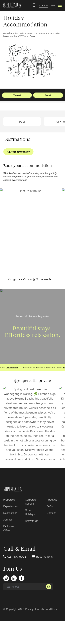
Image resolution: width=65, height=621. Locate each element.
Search (48, 95)
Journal (7, 519)
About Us (52, 499)
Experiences (10, 506)
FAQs (50, 506)
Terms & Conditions (46, 609)
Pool (22, 121)
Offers (52, 5)
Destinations (10, 513)
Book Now (43, 5)
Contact (51, 513)
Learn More (11, 367)
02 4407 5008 (16, 556)
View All (17, 95)
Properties (9, 499)
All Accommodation (18, 152)
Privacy (29, 609)
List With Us (31, 521)
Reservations (44, 556)
